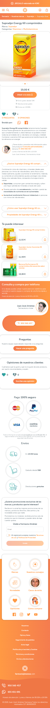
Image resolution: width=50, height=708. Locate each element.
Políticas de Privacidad (27, 537)
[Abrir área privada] (40, 10)
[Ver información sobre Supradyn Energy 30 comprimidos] (9, 235)
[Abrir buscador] (7, 10)
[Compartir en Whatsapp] (19, 123)
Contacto (25, 630)
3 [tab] (27, 83)
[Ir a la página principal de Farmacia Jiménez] (25, 10)
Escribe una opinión (25, 381)
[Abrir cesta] (46, 10)
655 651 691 (14, 692)
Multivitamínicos (30, 29)
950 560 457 (26, 149)
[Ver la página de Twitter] (28, 614)
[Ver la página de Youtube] (36, 614)
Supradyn (30, 16)
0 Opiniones (24, 118)
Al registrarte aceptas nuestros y (27, 536)
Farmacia (5, 16)
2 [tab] (25, 83)
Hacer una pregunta (25, 348)
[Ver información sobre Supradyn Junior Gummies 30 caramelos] (9, 252)
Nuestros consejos (35, 572)
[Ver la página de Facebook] (14, 614)
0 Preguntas (8, 118)
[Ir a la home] (25, 670)
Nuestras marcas (18, 16)
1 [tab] (22, 83)
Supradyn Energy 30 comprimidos (32, 230)
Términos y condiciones (25, 654)
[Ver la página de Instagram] (21, 614)
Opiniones (15, 609)
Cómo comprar (35, 609)
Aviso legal (25, 645)
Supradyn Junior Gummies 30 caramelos (30, 248)
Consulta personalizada (32, 147)
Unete (25, 543)
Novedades (15, 590)
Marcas (15, 572)
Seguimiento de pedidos (25, 640)
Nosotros (25, 626)
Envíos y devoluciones (25, 659)
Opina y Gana (25, 635)
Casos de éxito (35, 590)
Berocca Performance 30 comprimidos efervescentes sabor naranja (32, 266)
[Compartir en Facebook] (26, 123)
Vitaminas (17, 29)
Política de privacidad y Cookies (25, 649)
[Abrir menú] (3, 10)
